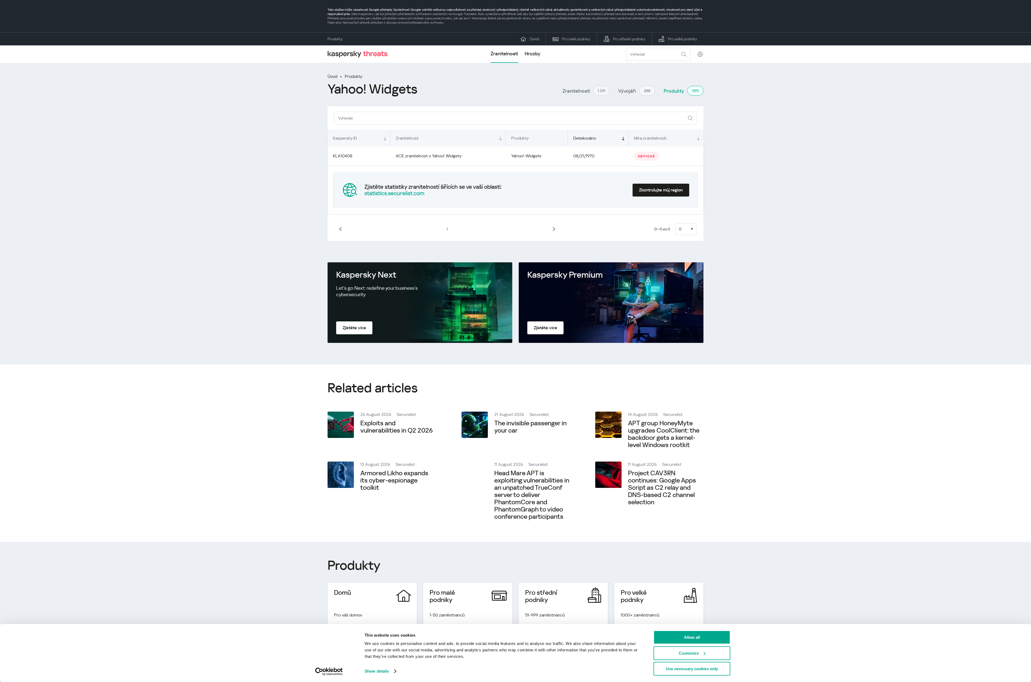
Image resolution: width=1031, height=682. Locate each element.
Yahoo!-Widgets (526, 155)
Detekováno (584, 138)
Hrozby (532, 53)
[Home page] (360, 54)
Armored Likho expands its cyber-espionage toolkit (394, 480)
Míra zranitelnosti (650, 138)
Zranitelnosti (504, 53)
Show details (377, 671)
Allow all (692, 637)
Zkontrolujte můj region (661, 190)
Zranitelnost (407, 138)
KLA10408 (342, 155)
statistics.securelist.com (394, 193)
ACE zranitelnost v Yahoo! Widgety (429, 155)
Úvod (332, 76)
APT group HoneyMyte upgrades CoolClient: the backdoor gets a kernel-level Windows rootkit (663, 434)
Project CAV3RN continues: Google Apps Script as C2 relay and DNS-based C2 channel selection (662, 487)
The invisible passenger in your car (530, 426)
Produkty (353, 76)
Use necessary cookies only (692, 668)
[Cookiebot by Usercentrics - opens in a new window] (329, 672)
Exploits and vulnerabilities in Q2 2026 (396, 426)
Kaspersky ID (345, 138)
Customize (689, 653)
